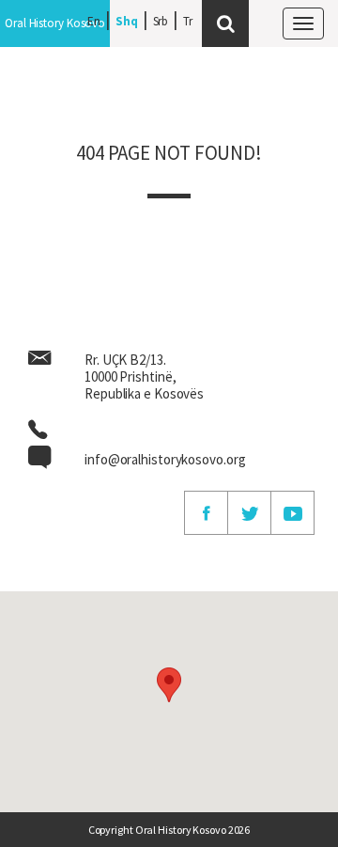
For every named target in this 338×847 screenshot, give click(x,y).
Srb (161, 21)
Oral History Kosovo (55, 23)
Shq (126, 21)
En (93, 21)
